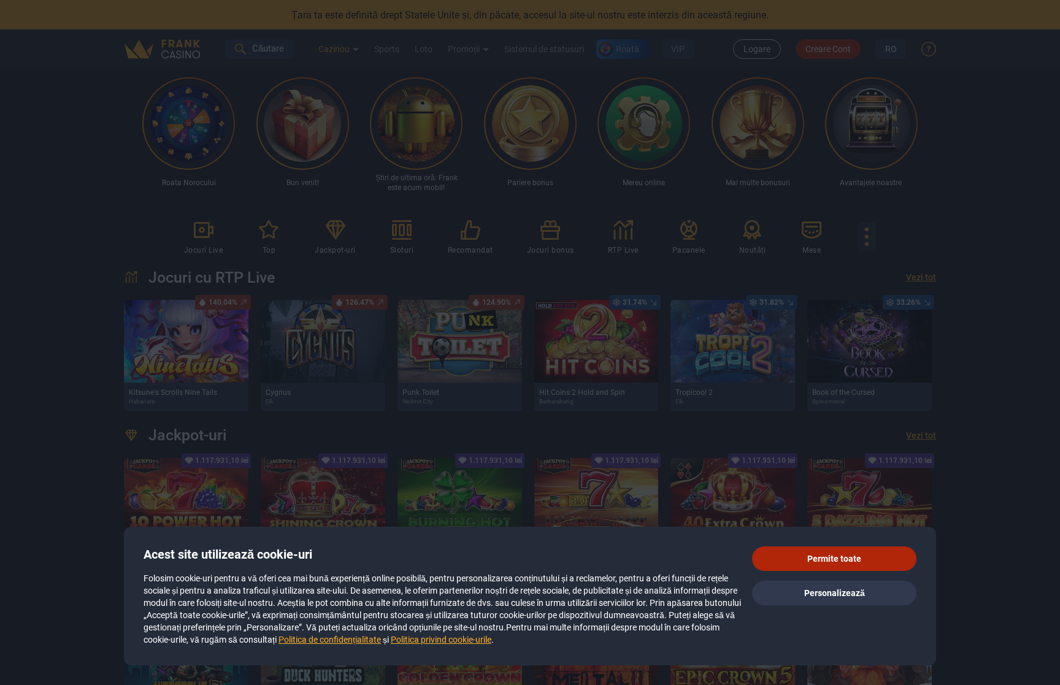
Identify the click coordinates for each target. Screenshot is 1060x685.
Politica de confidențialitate (329, 640)
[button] (834, 558)
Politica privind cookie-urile (441, 640)
